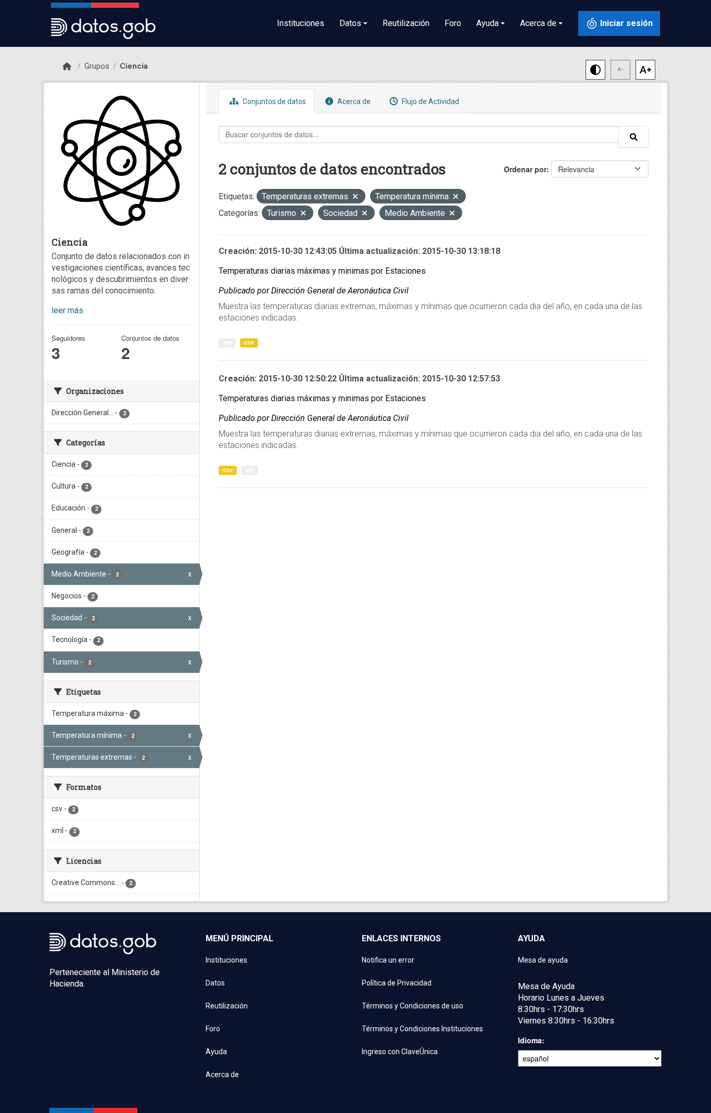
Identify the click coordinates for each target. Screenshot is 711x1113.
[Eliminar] (355, 197)
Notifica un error (388, 960)
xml (227, 342)
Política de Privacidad (396, 983)
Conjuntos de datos (273, 101)
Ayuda (216, 1051)
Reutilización (406, 23)
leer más (67, 310)
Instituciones (300, 23)
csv (249, 342)
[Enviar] (633, 137)
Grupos (96, 66)
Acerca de (353, 101)
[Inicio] (67, 66)
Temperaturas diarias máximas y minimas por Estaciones (322, 271)
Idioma (530, 1040)
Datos (215, 983)
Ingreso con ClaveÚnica (400, 1051)
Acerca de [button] (538, 23)
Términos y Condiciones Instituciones (422, 1029)
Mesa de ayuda (543, 960)
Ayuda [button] (487, 23)
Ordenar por (525, 169)
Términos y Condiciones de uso (412, 1006)
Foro (453, 23)
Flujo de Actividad (429, 101)
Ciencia (134, 66)
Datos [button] (350, 23)
